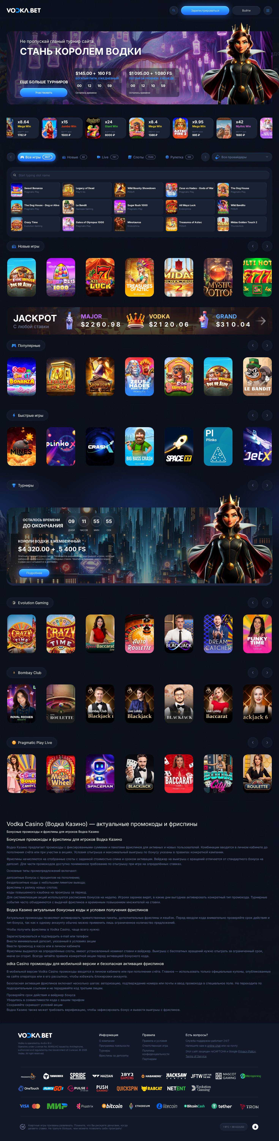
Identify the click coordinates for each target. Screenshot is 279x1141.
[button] (11, 157)
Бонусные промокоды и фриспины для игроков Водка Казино (53, 832)
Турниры (104, 1050)
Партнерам (149, 1058)
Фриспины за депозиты (113, 1055)
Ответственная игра (155, 1045)
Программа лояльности (114, 1045)
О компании (106, 1040)
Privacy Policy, (247, 1051)
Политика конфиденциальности (155, 1052)
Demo (21, 299)
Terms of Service (196, 1056)
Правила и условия (154, 1040)
